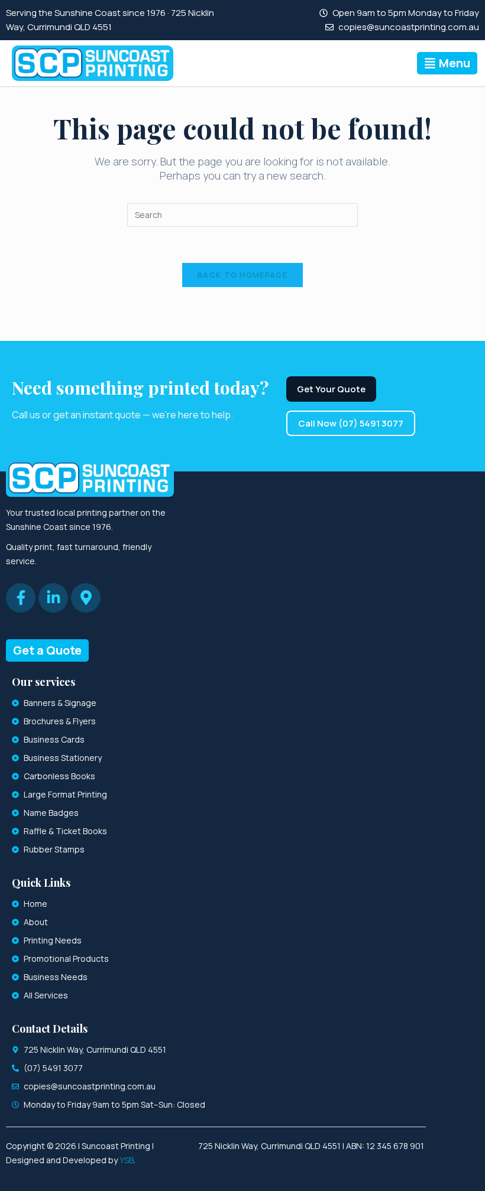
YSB (126, 1160)
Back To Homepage (242, 274)
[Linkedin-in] (53, 598)
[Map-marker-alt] (86, 598)
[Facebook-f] (20, 598)
